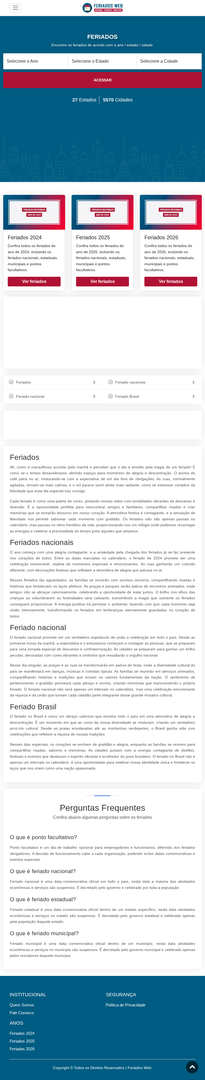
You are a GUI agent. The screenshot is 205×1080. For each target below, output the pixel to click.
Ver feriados (34, 281)
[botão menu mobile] (15, 7)
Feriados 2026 (161, 237)
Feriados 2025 (93, 237)
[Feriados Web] (102, 7)
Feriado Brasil (127, 396)
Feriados (23, 382)
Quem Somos (22, 1005)
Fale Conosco (22, 1012)
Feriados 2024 (25, 237)
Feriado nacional (30, 396)
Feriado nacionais (130, 382)
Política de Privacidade (125, 1005)
